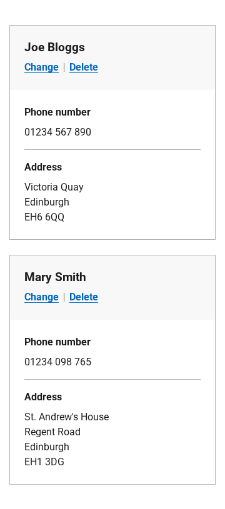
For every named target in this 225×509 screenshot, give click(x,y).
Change (41, 67)
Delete (83, 67)
